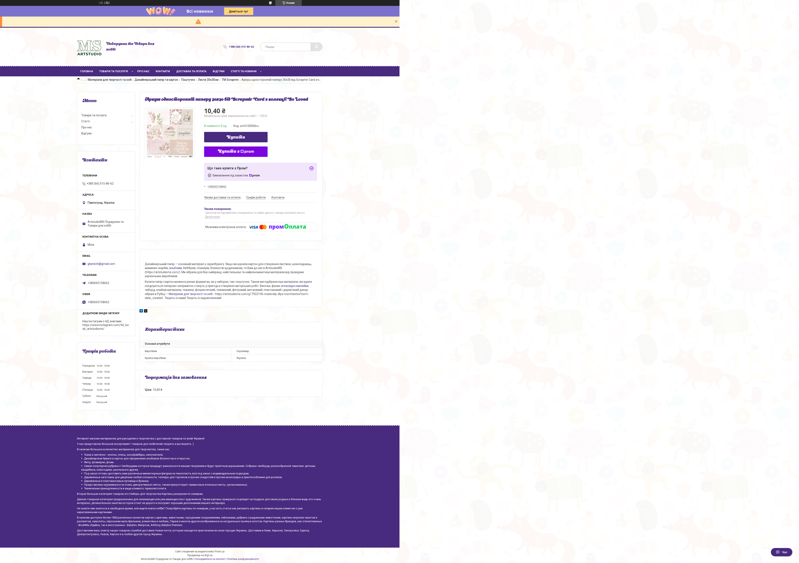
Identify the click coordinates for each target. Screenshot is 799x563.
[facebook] (141, 311)
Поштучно (188, 79)
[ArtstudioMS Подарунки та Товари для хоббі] (89, 46)
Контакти (163, 71)
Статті (85, 121)
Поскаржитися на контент (210, 559)
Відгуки (219, 71)
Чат (784, 552)
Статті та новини (244, 71)
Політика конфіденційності (243, 559)
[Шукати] (316, 46)
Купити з (228, 152)
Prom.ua (220, 551)
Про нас (143, 71)
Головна (86, 71)
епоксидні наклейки (294, 286)
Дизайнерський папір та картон (156, 79)
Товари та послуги (113, 71)
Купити (236, 137)
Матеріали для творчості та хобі (110, 79)
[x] (145, 311)
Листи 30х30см (208, 79)
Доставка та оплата (191, 71)
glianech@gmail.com (101, 263)
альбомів (175, 268)
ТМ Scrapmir (230, 79)
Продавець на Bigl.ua (199, 555)
